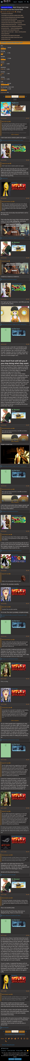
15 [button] (3, 53)
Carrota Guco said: (6, 534)
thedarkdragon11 (17, 836)
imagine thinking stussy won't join (8, 24)
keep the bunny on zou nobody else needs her (11, 26)
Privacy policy (19, 1050)
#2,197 (27, 851)
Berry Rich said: (5, 121)
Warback (14, 183)
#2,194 (27, 704)
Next (21, 96)
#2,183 (27, 198)
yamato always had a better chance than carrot (11, 37)
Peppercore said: (6, 163)
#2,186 (27, 344)
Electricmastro (16, 663)
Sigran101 (15, 588)
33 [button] (3, 58)
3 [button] (3, 73)
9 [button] (3, 63)
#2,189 (27, 531)
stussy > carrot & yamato (20, 32)
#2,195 (27, 759)
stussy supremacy (5, 33)
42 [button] (3, 89)
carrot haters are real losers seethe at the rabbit (12, 15)
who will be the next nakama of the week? (10, 35)
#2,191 (27, 603)
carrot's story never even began (8, 21)
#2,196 (27, 808)
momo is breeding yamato (16, 28)
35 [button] (3, 47)
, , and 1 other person (14, 324)
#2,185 (27, 299)
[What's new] (25, 1)
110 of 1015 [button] (15, 96)
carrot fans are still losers (7, 13)
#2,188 (27, 486)
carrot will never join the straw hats (9, 19)
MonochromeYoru (17, 144)
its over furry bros (22, 24)
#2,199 (27, 935)
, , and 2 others (13, 140)
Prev (8, 96)
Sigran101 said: (5, 574)
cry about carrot (20, 21)
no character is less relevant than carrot (10, 30)
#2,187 (27, 425)
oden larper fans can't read (7, 32)
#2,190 (27, 570)
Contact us (3, 1050)
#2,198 (27, 894)
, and (12, 550)
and (10, 279)
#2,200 (27, 991)
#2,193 (27, 678)
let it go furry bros (5, 28)
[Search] (27, 1)
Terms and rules (11, 1050)
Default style (5, 1048)
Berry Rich (15, 555)
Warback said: (5, 261)
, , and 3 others (12, 915)
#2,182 (27, 160)
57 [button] (3, 83)
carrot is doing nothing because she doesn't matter (12, 17)
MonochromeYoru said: (7, 201)
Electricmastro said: (6, 855)
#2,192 (27, 636)
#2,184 (27, 258)
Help (25, 1050)
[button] (1, 1)
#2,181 (27, 118)
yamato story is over (5, 39)
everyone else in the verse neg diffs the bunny (11, 22)
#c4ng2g (19, 11)
